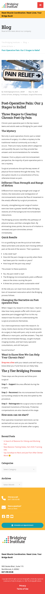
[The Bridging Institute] (10, 5)
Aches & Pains (7, 95)
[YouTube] (11, 517)
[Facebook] (3, 517)
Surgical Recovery (35, 95)
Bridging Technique (20, 95)
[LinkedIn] (8, 517)
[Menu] (40, 5)
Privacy (22, 585)
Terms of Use (22, 589)
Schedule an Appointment (23, 525)
